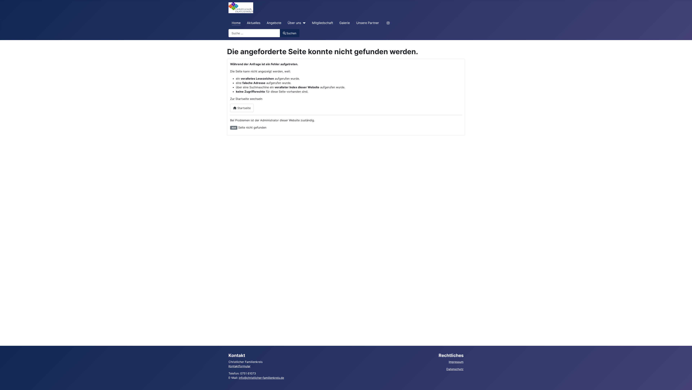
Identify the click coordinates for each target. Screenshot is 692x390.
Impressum (456, 362)
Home (236, 23)
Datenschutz (454, 369)
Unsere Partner (367, 23)
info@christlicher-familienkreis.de (261, 378)
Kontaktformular (239, 366)
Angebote (274, 23)
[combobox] (254, 33)
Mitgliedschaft (322, 23)
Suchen (291, 33)
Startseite (243, 108)
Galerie (344, 23)
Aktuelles (253, 23)
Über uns (294, 23)
